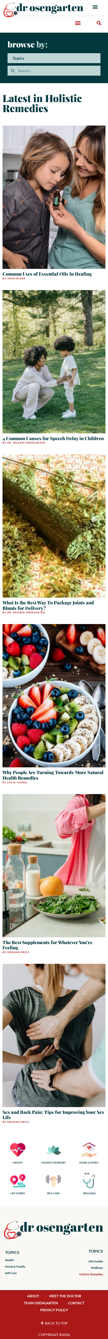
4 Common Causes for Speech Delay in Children (53, 438)
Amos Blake (16, 278)
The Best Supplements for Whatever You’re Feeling (47, 945)
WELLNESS (89, 1193)
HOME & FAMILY (89, 1162)
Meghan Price (18, 952)
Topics (19, 58)
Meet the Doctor (65, 1296)
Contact (76, 1303)
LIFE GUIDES (18, 1193)
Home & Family (15, 1266)
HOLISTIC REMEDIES (53, 1162)
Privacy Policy (54, 1310)
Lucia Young (17, 782)
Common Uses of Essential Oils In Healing (47, 274)
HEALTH (18, 1162)
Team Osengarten (41, 1303)
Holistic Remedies (91, 1274)
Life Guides (95, 1261)
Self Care (11, 1273)
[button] (95, 6)
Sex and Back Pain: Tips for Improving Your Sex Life (53, 1115)
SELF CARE (53, 1193)
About (33, 1296)
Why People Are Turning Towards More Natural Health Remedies (53, 775)
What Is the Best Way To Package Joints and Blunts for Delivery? (48, 605)
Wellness (97, 1268)
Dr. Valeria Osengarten (26, 442)
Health (9, 1260)
